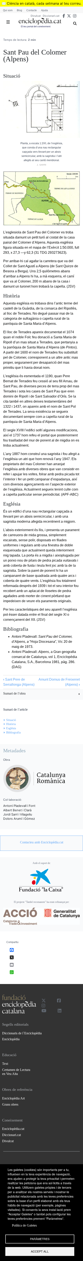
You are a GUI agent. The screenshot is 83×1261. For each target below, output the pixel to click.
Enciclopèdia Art (13, 1098)
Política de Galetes (24, 1225)
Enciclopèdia (11, 1039)
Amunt (43, 679)
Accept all (40, 1251)
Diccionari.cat (51, 15)
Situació (11, 720)
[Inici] (40, 21)
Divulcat (36, 15)
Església (11, 728)
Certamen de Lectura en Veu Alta (16, 1072)
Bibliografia (13, 732)
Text (5, 1063)
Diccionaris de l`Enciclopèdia (22, 1033)
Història (11, 724)
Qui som (8, 10)
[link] (41, 694)
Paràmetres (40, 1239)
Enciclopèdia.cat (13, 1129)
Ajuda (44, 10)
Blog (19, 10)
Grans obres (10, 1104)
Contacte (31, 10)
